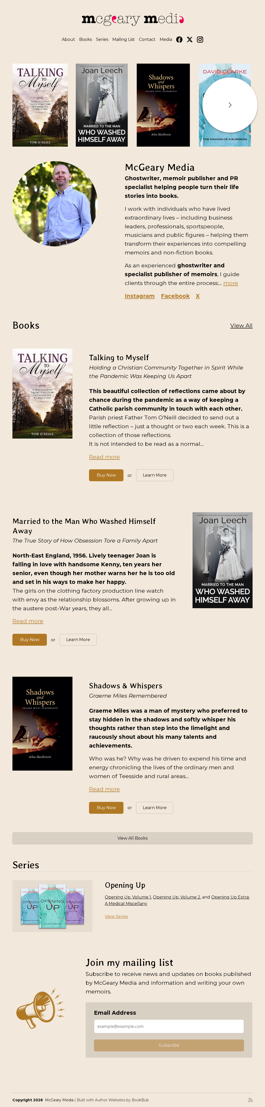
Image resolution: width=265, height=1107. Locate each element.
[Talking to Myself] (40, 105)
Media (166, 39)
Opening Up (125, 885)
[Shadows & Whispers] (163, 105)
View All (241, 325)
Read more (104, 456)
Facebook (175, 295)
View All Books (132, 838)
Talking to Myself (119, 357)
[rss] (250, 1100)
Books (85, 39)
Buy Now (106, 475)
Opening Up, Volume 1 (128, 897)
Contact (147, 39)
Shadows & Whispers (125, 685)
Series (102, 39)
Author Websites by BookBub (122, 1100)
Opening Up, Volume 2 (176, 897)
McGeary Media (59, 1100)
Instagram (140, 295)
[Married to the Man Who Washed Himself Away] (101, 105)
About (68, 39)
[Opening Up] (52, 906)
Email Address (115, 1012)
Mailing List (123, 39)
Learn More (155, 475)
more (230, 283)
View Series (116, 916)
